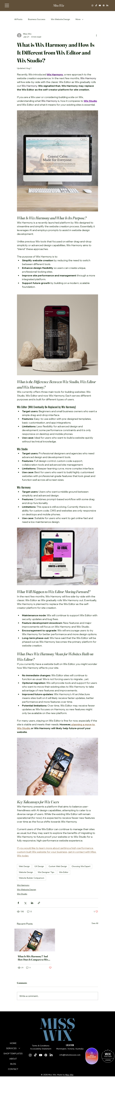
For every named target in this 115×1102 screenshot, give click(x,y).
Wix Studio (22, 894)
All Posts (18, 19)
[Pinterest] (104, 5)
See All (95, 923)
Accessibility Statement (40, 1048)
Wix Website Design (60, 19)
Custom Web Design (58, 866)
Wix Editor (63, 872)
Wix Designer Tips (46, 872)
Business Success (36, 19)
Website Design (26, 872)
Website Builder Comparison (31, 878)
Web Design (24, 866)
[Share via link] (39, 903)
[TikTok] (96, 5)
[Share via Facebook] (18, 903)
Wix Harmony (23, 885)
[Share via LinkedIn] (32, 903)
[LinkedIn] (107, 5)
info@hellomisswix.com (69, 1055)
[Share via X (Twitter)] (25, 903)
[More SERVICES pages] (19, 1048)
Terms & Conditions (40, 1045)
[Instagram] (92, 5)
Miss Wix (58, 5)
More (78, 19)
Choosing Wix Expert (81, 866)
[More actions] (96, 35)
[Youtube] (100, 5)
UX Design (39, 866)
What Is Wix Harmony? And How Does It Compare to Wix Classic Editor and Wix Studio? (34, 958)
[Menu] (7, 5)
